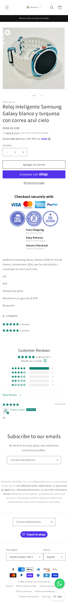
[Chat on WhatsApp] (60, 583)
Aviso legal (47, 596)
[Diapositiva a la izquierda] (26, 95)
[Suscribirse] (57, 460)
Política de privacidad (26, 586)
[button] (7, 7)
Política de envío (24, 591)
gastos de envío (12, 133)
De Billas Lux (31, 581)
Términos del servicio (29, 596)
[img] (11, 404)
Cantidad (7, 145)
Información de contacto (51, 586)
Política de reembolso (45, 591)
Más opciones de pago (34, 182)
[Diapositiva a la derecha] (42, 95)
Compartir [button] (12, 315)
